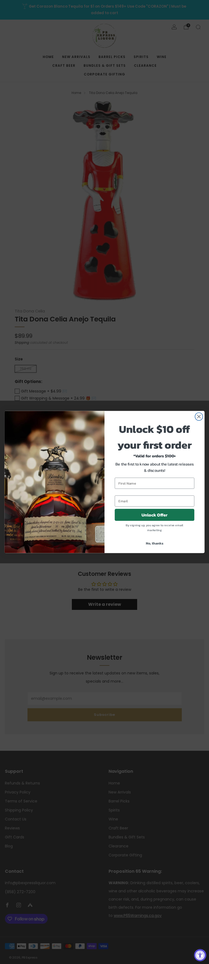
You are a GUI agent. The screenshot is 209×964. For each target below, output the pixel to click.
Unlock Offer (155, 515)
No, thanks (155, 543)
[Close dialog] (199, 417)
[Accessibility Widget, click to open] (200, 955)
